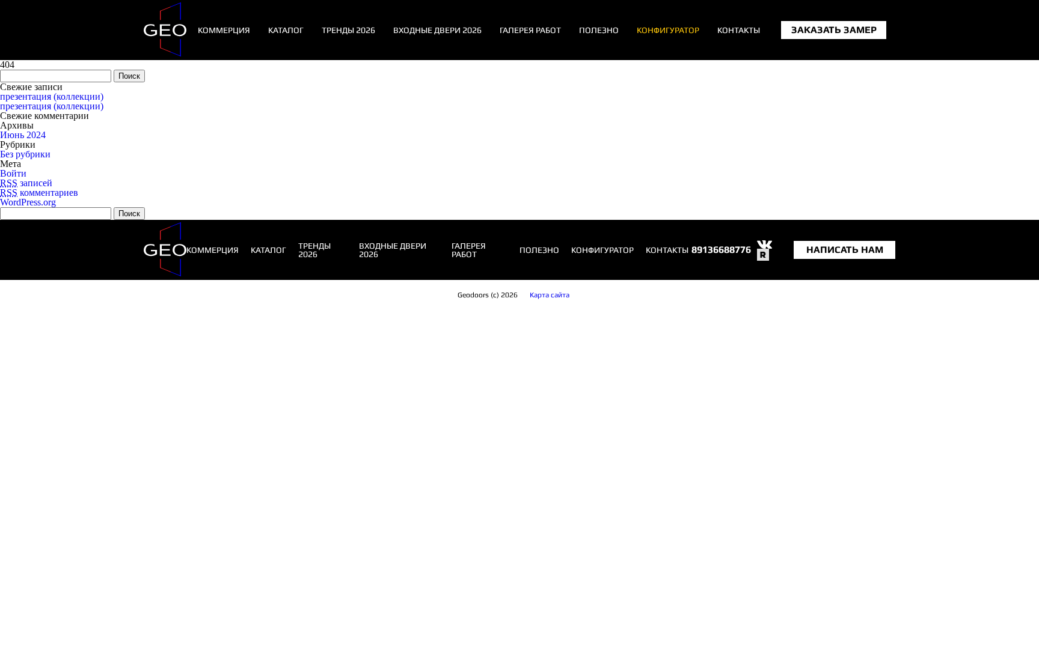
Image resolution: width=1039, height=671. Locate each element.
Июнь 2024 (23, 135)
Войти (13, 173)
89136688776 (721, 249)
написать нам (844, 250)
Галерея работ (530, 30)
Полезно (599, 30)
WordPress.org (28, 202)
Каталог (286, 30)
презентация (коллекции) (51, 96)
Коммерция (224, 30)
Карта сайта (549, 295)
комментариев (39, 192)
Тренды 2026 (348, 30)
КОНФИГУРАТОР (668, 30)
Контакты (738, 30)
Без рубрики (25, 154)
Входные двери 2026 (437, 30)
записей (26, 183)
